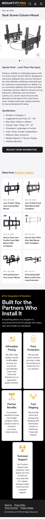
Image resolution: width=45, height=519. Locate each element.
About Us (8, 505)
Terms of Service (11, 508)
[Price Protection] (33, 339)
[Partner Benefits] (11, 396)
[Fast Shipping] (33, 396)
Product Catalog (24, 172)
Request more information (21, 149)
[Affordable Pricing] (11, 339)
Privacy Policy (19, 505)
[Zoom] (38, 55)
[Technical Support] (22, 448)
